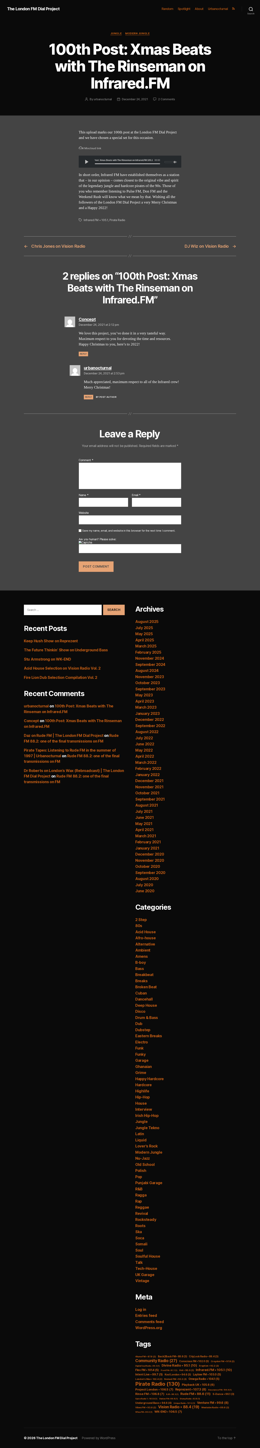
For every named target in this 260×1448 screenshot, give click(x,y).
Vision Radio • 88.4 (179, 1407)
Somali (141, 1244)
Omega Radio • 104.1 (204, 1379)
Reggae (142, 1207)
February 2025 (148, 652)
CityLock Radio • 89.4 (203, 1356)
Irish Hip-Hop (147, 1115)
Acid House (145, 932)
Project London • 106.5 (154, 1389)
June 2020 (144, 891)
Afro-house (145, 938)
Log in (140, 1309)
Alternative (145, 944)
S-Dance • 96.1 (223, 1394)
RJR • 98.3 (172, 1394)
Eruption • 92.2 (209, 1365)
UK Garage (144, 1275)
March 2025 (145, 646)
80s (138, 926)
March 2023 (145, 707)
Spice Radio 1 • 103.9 (146, 1399)
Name (83, 495)
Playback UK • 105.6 (198, 1384)
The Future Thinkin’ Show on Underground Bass (66, 650)
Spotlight (184, 9)
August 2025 (146, 621)
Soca (139, 1238)
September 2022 (150, 726)
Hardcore (143, 1085)
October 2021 (147, 793)
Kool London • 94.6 (178, 1374)
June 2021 (144, 817)
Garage (141, 1060)
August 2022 (146, 732)
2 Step (141, 919)
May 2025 (144, 634)
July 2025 (144, 628)
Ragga (141, 1195)
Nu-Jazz (142, 1158)
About (199, 9)
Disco (140, 1011)
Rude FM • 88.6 (195, 1394)
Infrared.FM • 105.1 (96, 220)
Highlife (142, 1091)
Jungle (116, 33)
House (141, 1103)
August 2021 (146, 805)
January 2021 (147, 848)
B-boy (140, 962)
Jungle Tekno (147, 1128)
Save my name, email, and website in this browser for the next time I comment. (128, 530)
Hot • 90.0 (186, 1370)
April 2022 (144, 756)
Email (136, 495)
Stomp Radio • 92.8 (190, 1399)
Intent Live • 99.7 (149, 1374)
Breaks (141, 981)
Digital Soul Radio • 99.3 (147, 1366)
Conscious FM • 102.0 (194, 1361)
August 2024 (147, 670)
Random (167, 9)
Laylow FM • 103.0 (207, 1374)
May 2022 (144, 750)
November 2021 (149, 787)
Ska (138, 1232)
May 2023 (144, 695)
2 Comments (166, 99)
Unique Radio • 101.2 (184, 1403)
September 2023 (150, 689)
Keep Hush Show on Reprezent (51, 641)
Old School (145, 1164)
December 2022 (149, 719)
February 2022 (148, 768)
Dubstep (142, 1030)
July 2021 (144, 811)
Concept (31, 721)
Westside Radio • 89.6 (215, 1407)
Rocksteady (145, 1219)
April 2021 (144, 830)
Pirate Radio (117, 220)
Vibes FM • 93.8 (145, 1407)
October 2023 (147, 683)
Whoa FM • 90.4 (143, 1412)
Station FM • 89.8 (168, 1399)
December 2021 (149, 781)
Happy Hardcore (149, 1079)
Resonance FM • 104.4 (220, 1390)
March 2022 (145, 762)
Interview (143, 1109)
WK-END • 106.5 (168, 1411)
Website (84, 512)
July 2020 (144, 885)
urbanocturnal (103, 99)
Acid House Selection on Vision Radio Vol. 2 (62, 668)
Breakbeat (144, 974)
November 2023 (149, 677)
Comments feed (149, 1322)
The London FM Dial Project (33, 9)
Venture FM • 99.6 (213, 1403)
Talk (139, 1262)
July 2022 (144, 738)
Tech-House (146, 1268)
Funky (140, 1054)
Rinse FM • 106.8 (149, 1394)
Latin (139, 1134)
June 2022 (144, 744)
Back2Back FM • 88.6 (172, 1356)
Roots (140, 1226)
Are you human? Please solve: (97, 539)
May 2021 (143, 823)
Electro (141, 1042)
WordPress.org (148, 1328)
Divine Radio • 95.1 (179, 1365)
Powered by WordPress (98, 1438)
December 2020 (149, 854)
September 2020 (150, 872)
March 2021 (145, 836)
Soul (139, 1250)
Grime (140, 1072)
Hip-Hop (142, 1097)
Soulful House (147, 1256)
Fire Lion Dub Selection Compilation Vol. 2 (60, 677)
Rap (138, 1201)
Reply (83, 354)
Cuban (141, 993)
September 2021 (150, 799)
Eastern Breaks (148, 1036)
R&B (139, 1189)
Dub (138, 1023)
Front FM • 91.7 (169, 1370)
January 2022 (147, 775)
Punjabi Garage (148, 1183)
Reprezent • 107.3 (190, 1389)
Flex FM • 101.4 (147, 1370)
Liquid (140, 1140)
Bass (139, 968)
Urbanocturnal (218, 9)
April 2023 (144, 701)
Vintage (142, 1281)
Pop (138, 1177)
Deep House (146, 1005)
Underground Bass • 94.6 (153, 1403)
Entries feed (146, 1315)
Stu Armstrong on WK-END (47, 659)
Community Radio (156, 1360)
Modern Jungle (137, 33)
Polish (140, 1170)
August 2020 (147, 879)
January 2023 (147, 713)
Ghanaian (143, 1066)
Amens (141, 956)
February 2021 (148, 842)
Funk (139, 1048)
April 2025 (144, 640)
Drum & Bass (146, 1017)
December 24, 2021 (135, 99)
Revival (141, 1213)
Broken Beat (146, 987)
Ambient (142, 950)
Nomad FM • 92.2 (175, 1379)
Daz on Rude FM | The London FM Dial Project (63, 735)
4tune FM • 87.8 (145, 1356)
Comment (86, 460)
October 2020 (147, 866)
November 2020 (149, 860)
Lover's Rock (146, 1146)
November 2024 (149, 658)
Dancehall (144, 999)
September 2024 (150, 664)
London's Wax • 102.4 (148, 1379)
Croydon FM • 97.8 (223, 1361)
